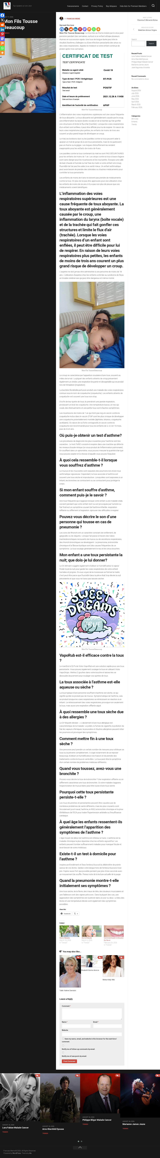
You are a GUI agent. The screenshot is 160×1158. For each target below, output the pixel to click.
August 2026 (136, 90)
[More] (98, 29)
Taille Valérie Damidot (68, 990)
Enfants (134, 122)
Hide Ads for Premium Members (133, 6)
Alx (30, 1153)
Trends (6, 33)
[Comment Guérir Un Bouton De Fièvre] (114, 931)
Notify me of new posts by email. (74, 1056)
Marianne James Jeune (140, 65)
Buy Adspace (111, 6)
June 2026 (135, 96)
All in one (135, 119)
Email (96, 1022)
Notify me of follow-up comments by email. (78, 1049)
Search (134, 39)
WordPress (17, 1153)
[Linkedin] (75, 29)
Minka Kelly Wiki (109, 980)
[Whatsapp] (94, 29)
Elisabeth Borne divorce (90, 970)
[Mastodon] (85, 29)
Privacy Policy (97, 6)
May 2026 (135, 99)
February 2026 (137, 107)
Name (65, 1022)
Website (65, 1030)
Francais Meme (73, 19)
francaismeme (73, 6)
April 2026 (135, 102)
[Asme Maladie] (69, 931)
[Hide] (1, 57)
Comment (66, 1006)
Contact (85, 6)
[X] (66, 29)
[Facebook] (62, 29)
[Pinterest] (80, 29)
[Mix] (89, 29)
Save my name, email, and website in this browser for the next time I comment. (89, 1040)
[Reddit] (71, 29)
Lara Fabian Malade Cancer (142, 56)
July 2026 (135, 93)
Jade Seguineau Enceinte (141, 67)
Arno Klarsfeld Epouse (140, 59)
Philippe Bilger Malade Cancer (142, 62)
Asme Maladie (65, 938)
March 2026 (136, 104)
